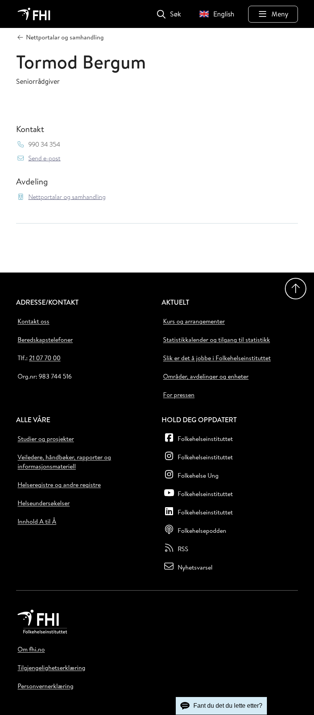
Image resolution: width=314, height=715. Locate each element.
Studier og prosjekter (46, 438)
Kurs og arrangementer (194, 321)
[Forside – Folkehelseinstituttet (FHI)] (34, 14)
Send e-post (44, 158)
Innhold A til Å (37, 521)
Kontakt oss (33, 321)
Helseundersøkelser (44, 503)
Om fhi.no (31, 649)
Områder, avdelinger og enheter (206, 376)
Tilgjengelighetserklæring (51, 667)
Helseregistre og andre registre (59, 484)
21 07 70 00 (45, 358)
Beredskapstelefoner (45, 339)
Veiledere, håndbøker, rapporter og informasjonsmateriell (64, 461)
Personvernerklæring (46, 686)
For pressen (179, 394)
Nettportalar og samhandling (67, 197)
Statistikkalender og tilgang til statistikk (216, 339)
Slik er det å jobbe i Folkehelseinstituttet (217, 358)
